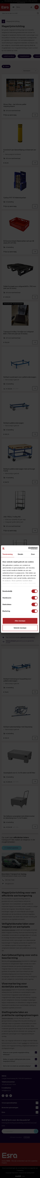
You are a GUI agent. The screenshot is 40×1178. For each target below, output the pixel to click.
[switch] (34, 598)
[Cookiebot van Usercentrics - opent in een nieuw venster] (28, 548)
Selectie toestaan (20, 628)
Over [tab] (33, 554)
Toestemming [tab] (7, 554)
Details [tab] (20, 554)
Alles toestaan (20, 621)
